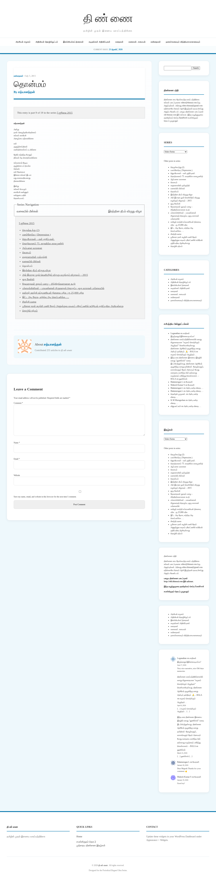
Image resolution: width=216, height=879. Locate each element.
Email (17, 459)
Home (79, 836)
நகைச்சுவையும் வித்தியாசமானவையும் (183, 42)
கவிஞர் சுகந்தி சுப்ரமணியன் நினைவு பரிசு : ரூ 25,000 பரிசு (53, 292)
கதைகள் (119, 42)
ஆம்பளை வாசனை (32, 248)
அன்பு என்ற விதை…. (194, 388)
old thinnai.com (170, 115)
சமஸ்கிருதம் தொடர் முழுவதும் (176, 591)
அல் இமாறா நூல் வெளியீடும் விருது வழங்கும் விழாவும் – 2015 (55, 275)
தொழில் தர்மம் (30, 310)
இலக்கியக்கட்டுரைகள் (73, 42)
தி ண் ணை (108, 17)
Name (17, 443)
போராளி (189, 382)
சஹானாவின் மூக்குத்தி (34, 257)
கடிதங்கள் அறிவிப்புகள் (99, 42)
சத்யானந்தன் (26, 92)
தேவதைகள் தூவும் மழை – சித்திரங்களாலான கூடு (48, 284)
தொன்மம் (175, 191)
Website (17, 475)
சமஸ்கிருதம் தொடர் (86, 841)
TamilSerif (199, 586)
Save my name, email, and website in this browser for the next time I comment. (45, 497)
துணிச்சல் (183, 379)
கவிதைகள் (156, 42)
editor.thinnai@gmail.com (192, 105)
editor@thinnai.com (189, 102)
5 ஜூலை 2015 (65, 112)
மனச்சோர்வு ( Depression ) (36, 234)
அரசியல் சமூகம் (23, 42)
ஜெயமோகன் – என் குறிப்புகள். (38, 239)
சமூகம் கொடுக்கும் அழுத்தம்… (184, 354)
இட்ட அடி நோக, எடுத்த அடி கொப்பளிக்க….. (45, 297)
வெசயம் (26, 252)
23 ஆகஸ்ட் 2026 (116, 49)
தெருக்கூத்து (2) (30, 230)
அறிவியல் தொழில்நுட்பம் (47, 42)
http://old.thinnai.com (173, 581)
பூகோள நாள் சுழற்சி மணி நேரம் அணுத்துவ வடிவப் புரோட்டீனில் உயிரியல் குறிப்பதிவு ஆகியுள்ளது (73, 306)
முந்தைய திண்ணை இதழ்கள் (90, 845)
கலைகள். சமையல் (137, 42)
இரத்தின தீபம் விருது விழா (125, 211)
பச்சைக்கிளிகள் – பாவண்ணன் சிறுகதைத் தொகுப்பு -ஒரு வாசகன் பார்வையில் (63, 288)
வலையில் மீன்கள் (27, 211)
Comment (18, 403)
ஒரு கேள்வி (28, 279)
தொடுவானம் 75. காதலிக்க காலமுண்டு (43, 243)
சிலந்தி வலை (29, 301)
